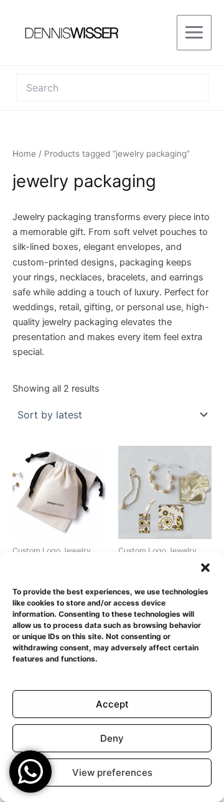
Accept (112, 704)
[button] (205, 567)
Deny (112, 738)
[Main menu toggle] (194, 32)
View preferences (112, 772)
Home (24, 154)
